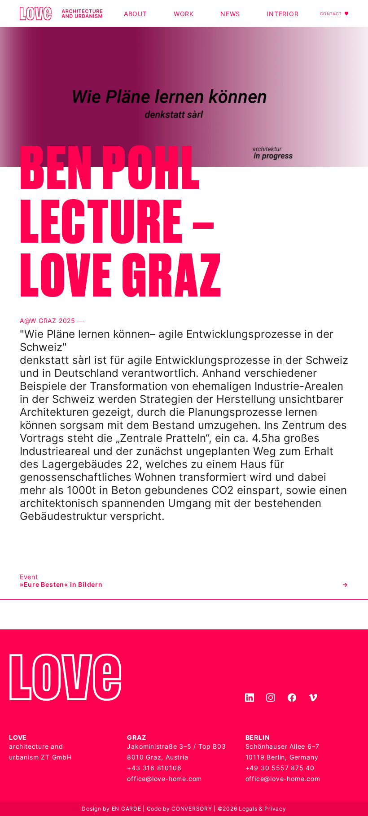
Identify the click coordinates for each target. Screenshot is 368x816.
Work (184, 13)
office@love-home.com (164, 778)
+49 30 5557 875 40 (280, 768)
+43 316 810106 (154, 768)
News (230, 13)
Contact (331, 13)
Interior (282, 13)
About (135, 13)
